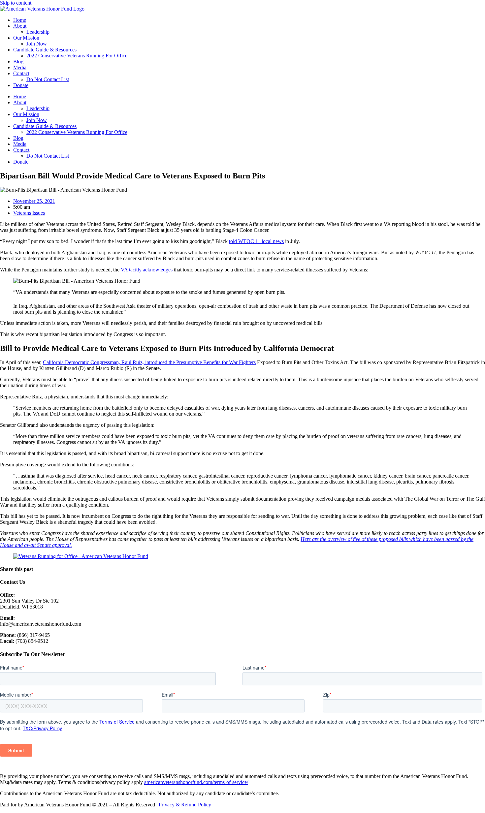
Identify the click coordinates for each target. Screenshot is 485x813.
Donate (20, 85)
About (19, 26)
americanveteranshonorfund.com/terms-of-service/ (196, 782)
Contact (21, 73)
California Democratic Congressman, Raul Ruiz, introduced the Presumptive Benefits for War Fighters (149, 362)
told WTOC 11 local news (256, 241)
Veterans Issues (29, 213)
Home (19, 20)
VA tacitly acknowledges (147, 269)
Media (19, 67)
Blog (18, 61)
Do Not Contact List (47, 79)
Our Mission (26, 38)
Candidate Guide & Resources (45, 49)
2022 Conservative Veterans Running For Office (76, 55)
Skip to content (15, 3)
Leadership (37, 32)
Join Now (36, 44)
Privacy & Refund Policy (185, 804)
